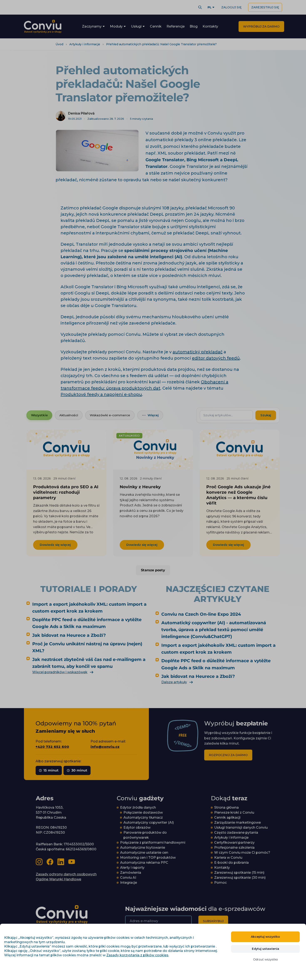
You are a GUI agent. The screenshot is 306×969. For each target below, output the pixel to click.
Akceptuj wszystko (265, 937)
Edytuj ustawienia (265, 949)
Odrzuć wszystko (265, 959)
